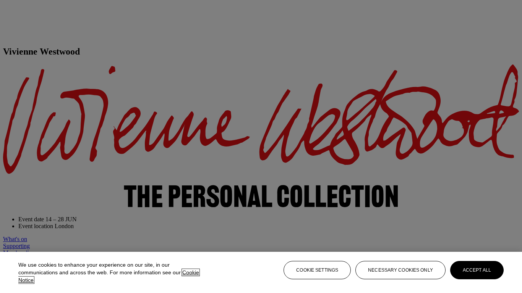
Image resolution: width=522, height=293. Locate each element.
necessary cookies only (400, 270)
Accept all (477, 270)
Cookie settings (317, 270)
